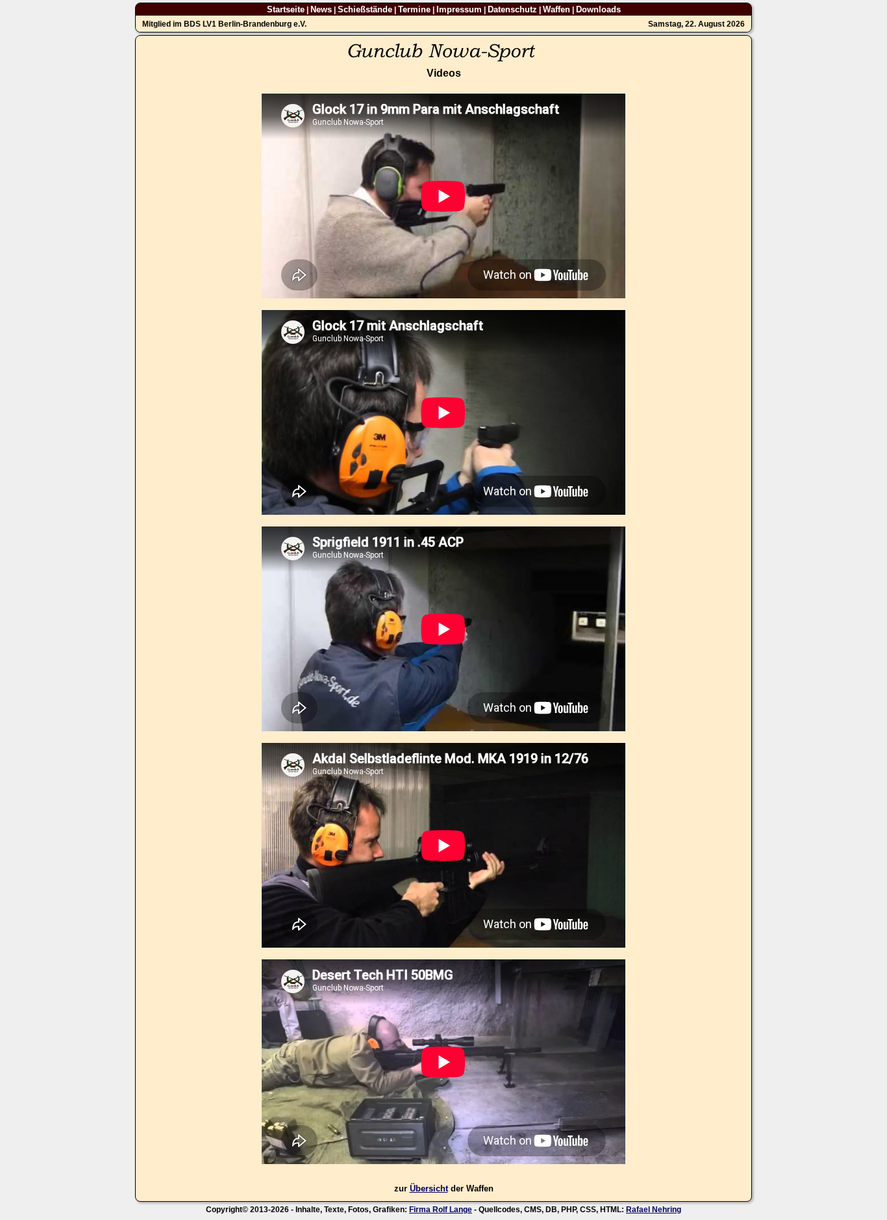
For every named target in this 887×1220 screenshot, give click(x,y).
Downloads (598, 9)
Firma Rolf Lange (440, 1209)
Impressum (459, 9)
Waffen (556, 9)
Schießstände (365, 9)
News (321, 9)
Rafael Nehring (653, 1209)
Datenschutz (512, 9)
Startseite (286, 9)
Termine (414, 9)
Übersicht (429, 1188)
